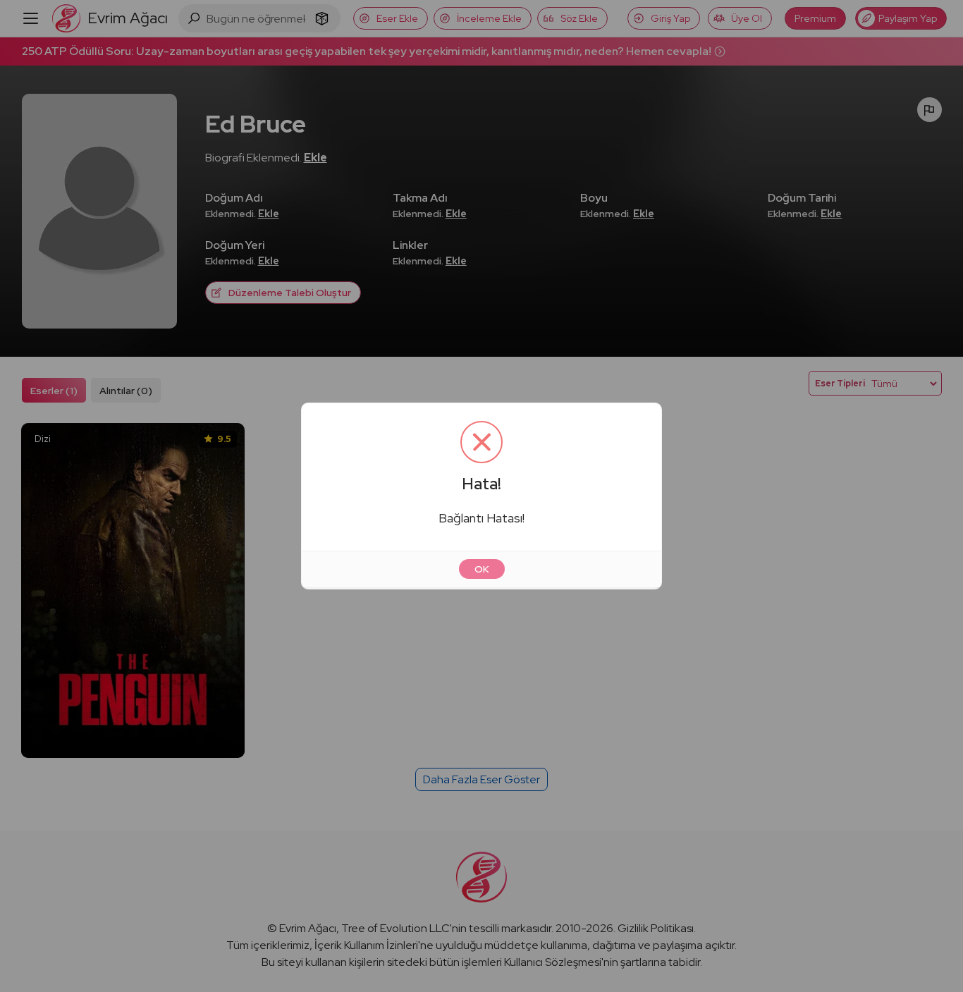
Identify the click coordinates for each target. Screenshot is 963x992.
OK (481, 569)
